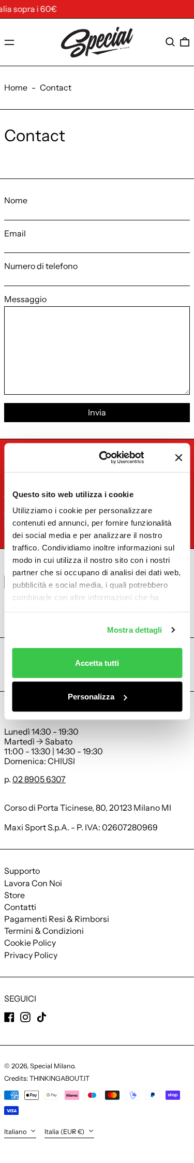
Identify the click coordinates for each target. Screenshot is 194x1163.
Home (15, 87)
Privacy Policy (30, 955)
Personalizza (91, 696)
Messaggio (25, 299)
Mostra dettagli (134, 629)
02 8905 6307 (39, 779)
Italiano (16, 1132)
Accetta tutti (97, 662)
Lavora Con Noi (33, 883)
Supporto (22, 871)
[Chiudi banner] (178, 457)
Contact (55, 87)
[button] (170, 42)
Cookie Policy (30, 942)
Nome (15, 200)
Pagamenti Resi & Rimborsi (56, 919)
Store (14, 895)
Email (15, 233)
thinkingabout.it (59, 1078)
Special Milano (52, 1066)
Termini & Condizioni (44, 931)
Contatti (20, 907)
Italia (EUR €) (65, 1132)
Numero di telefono (41, 266)
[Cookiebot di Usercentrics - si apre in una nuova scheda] (116, 458)
